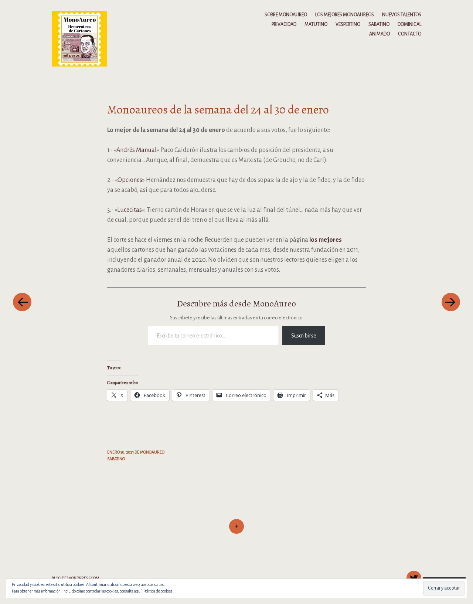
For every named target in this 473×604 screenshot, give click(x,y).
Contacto (409, 34)
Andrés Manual (136, 150)
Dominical (409, 24)
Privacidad (284, 24)
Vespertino (348, 24)
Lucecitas (129, 210)
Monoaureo (152, 452)
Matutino (315, 24)
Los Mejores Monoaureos (344, 14)
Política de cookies (157, 591)
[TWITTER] (413, 574)
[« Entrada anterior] (22, 302)
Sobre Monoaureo (286, 14)
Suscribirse (303, 336)
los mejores (325, 240)
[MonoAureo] (83, 38)
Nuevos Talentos (401, 14)
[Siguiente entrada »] (451, 302)
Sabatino (378, 24)
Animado (379, 34)
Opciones (130, 180)
